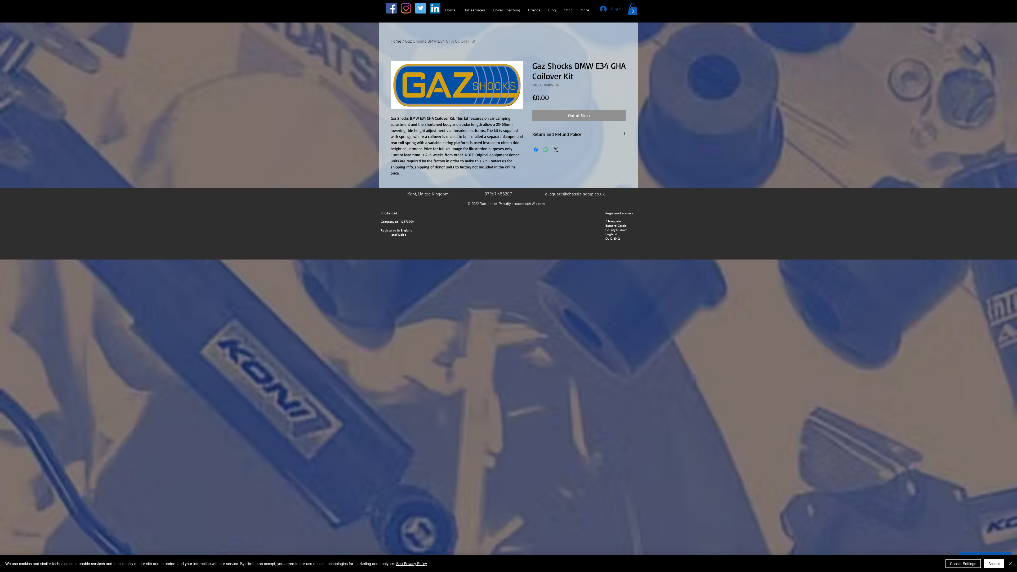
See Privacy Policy (411, 563)
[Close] (1010, 563)
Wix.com (538, 204)
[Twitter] (420, 8)
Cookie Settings (963, 563)
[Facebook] (391, 8)
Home (396, 41)
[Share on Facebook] (536, 149)
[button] (633, 9)
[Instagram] (406, 8)
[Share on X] (556, 149)
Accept (994, 563)
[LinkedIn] (435, 8)
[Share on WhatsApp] (546, 149)
